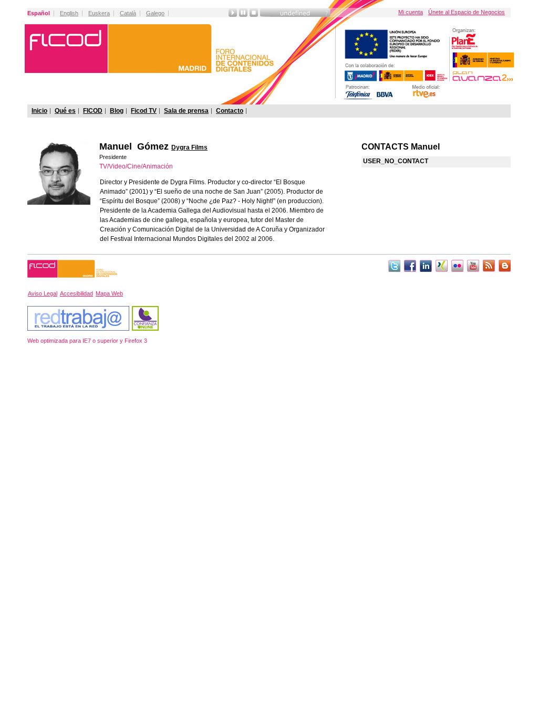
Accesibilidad (76, 293)
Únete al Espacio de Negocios (466, 12)
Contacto (229, 110)
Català (128, 13)
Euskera (99, 13)
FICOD (92, 110)
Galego (155, 13)
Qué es (65, 110)
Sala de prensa (186, 110)
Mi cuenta (410, 12)
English (69, 13)
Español (38, 13)
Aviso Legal (42, 293)
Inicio (39, 110)
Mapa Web (109, 293)
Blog (116, 110)
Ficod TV (144, 110)
